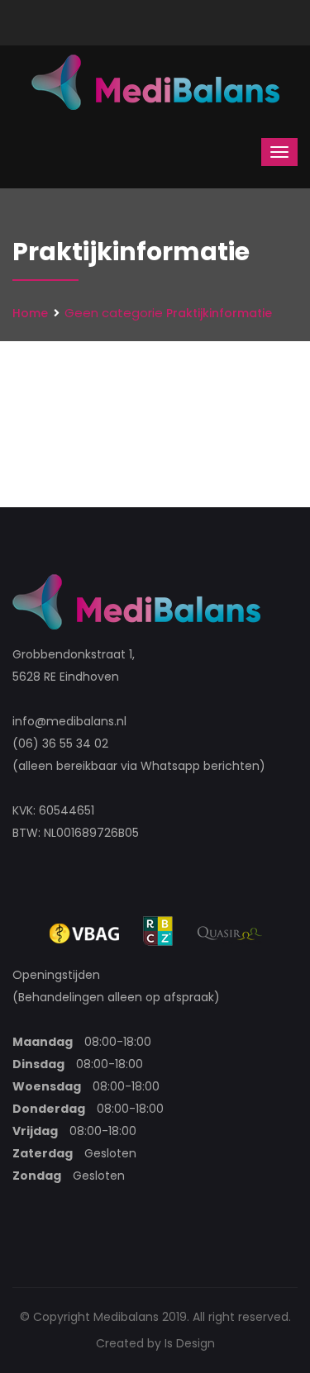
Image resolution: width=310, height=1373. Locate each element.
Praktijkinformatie (219, 313)
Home (30, 313)
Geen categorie (113, 312)
